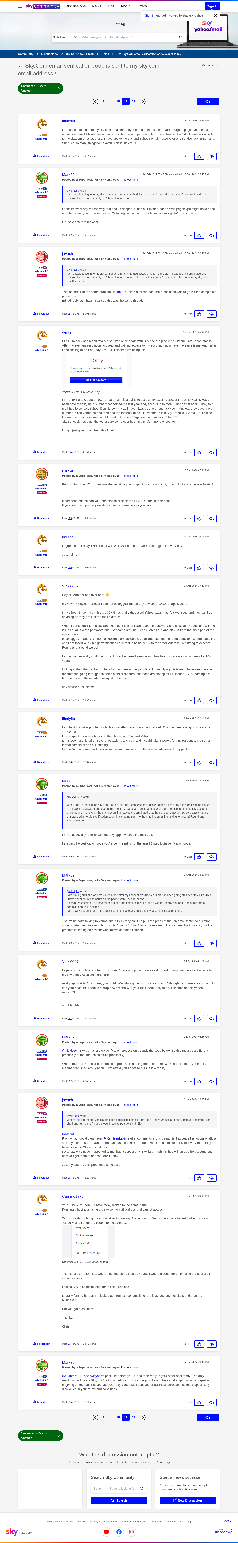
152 (70, 235)
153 (70, 313)
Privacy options (54, 1521)
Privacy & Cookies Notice (104, 1521)
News (96, 6)
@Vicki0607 (74, 797)
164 (70, 1343)
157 (70, 699)
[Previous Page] (95, 101)
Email (119, 24)
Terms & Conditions (76, 1521)
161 (70, 1018)
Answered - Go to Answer (41, 88)
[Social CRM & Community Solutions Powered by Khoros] (223, 1532)
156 (70, 567)
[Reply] (212, 156)
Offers (142, 6)
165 (70, 1402)
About (125, 6)
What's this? (41, 138)
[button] (214, 120)
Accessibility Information (134, 1521)
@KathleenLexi (114, 1138)
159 (70, 856)
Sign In (212, 6)
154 (70, 452)
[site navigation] (20, 6)
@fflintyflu (73, 190)
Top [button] (229, 1521)
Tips (111, 6)
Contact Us (171, 1521)
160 (70, 942)
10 (118, 101)
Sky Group (186, 1521)
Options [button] (207, 65)
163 (70, 1177)
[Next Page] (142, 101)
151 (70, 156)
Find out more (129, 179)
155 (70, 518)
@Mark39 (73, 1115)
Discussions (75, 6)
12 (133, 101)
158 (70, 762)
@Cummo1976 (72, 1376)
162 (70, 1081)
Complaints (156, 1521)
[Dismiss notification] (215, 15)
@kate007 (119, 292)
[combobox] (127, 37)
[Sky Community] (43, 6)
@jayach (96, 1376)
